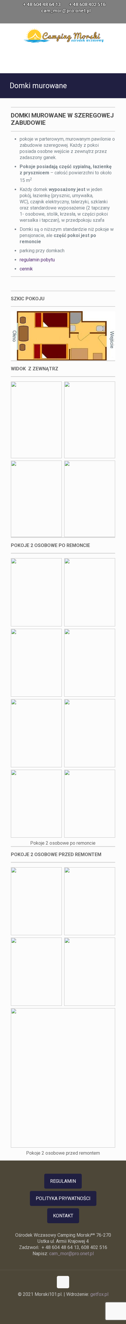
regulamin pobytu (38, 260)
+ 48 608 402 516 (87, 4)
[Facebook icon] (63, 18)
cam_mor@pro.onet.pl (66, 10)
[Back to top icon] (63, 1282)
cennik (26, 269)
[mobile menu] (118, 35)
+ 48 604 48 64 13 (42, 4)
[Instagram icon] (70, 18)
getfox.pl (99, 1294)
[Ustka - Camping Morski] (64, 35)
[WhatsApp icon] (56, 18)
